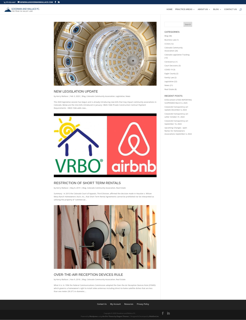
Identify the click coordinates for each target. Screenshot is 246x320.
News (128, 96)
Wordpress (93, 316)
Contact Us (230, 9)
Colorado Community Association (100, 96)
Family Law (169, 77)
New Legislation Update (76, 91)
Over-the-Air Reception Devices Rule (88, 275)
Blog (216, 9)
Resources (128, 304)
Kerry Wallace (62, 96)
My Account (115, 304)
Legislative (120, 96)
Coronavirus (170, 62)
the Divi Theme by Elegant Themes (115, 316)
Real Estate (121, 188)
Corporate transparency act (176, 121)
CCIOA (167, 44)
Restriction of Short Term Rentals (87, 183)
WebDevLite (154, 316)
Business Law (170, 40)
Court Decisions (171, 65)
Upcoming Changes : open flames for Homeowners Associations (176, 131)
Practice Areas (183, 9)
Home (169, 9)
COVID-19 (169, 69)
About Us (203, 9)
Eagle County (170, 73)
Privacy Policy (143, 304)
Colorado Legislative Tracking (177, 54)
